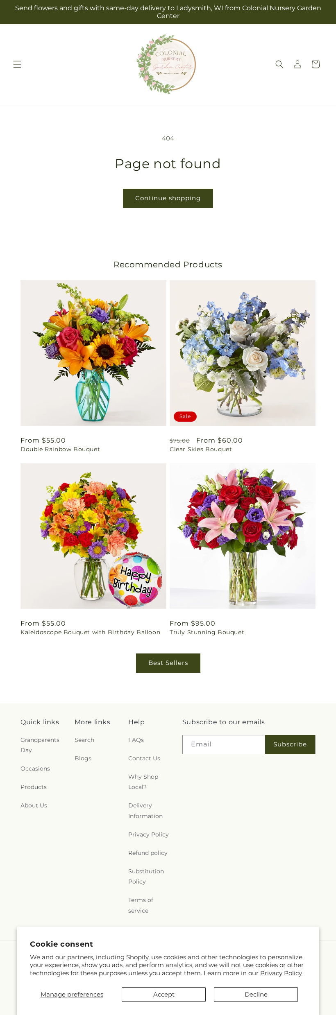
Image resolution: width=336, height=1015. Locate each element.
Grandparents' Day (40, 745)
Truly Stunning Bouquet (207, 632)
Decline (256, 994)
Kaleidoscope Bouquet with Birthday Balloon (90, 632)
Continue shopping (168, 198)
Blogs (83, 758)
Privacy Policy (281, 973)
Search (84, 740)
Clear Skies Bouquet (201, 449)
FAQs (136, 740)
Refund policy (148, 853)
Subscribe (290, 744)
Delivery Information (145, 810)
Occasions (35, 768)
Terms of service (140, 905)
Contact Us (144, 758)
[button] (17, 64)
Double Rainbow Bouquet (60, 449)
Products (33, 787)
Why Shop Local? (143, 782)
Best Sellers (168, 663)
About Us (33, 805)
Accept (164, 994)
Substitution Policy (146, 876)
